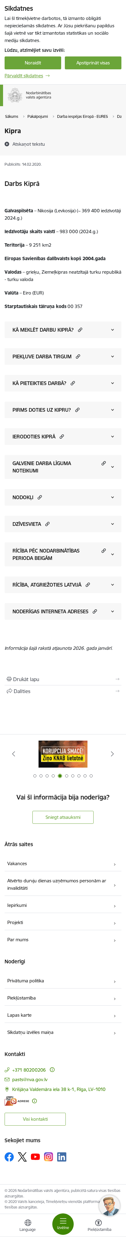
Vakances (17, 863)
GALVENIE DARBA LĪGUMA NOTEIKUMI (42, 467)
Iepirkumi (17, 905)
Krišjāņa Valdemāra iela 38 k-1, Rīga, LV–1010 (59, 1089)
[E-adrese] (17, 1101)
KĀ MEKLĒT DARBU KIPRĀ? (43, 330)
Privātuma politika (25, 981)
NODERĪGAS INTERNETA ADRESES (50, 611)
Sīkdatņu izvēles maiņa (30, 1032)
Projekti (15, 922)
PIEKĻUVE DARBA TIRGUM (42, 356)
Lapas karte (19, 1015)
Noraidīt (33, 63)
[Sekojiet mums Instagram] (48, 1156)
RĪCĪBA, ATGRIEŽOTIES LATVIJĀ (47, 585)
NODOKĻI (23, 497)
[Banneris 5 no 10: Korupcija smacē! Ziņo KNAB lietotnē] (63, 754)
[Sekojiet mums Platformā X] (22, 1157)
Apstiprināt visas (93, 63)
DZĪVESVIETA (27, 524)
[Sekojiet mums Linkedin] (61, 1157)
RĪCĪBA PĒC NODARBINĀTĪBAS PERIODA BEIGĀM (46, 554)
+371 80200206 (29, 1070)
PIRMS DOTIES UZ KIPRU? (42, 410)
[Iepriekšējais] (13, 754)
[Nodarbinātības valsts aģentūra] (51, 102)
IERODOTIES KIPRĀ (34, 437)
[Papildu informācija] (52, 1069)
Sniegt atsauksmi (63, 817)
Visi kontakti (35, 1119)
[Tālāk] (112, 754)
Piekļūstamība (21, 998)
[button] (79, 329)
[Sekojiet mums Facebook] (9, 1157)
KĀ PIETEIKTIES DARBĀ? (39, 383)
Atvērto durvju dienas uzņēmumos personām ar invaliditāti (56, 884)
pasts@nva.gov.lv (29, 1079)
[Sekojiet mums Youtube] (35, 1156)
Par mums (17, 939)
